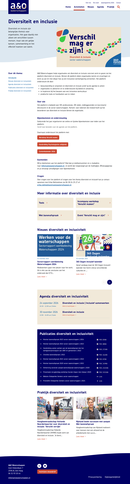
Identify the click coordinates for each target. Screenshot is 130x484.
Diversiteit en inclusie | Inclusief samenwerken (85, 303)
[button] (47, 472)
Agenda (100, 6)
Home (68, 6)
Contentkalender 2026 (47, 151)
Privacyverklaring (95, 477)
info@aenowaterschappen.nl (19, 478)
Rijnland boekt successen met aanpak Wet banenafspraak (93, 422)
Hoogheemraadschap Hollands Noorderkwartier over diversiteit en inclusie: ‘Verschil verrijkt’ (53, 424)
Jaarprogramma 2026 (107, 3)
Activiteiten (79, 6)
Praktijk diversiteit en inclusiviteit (19, 91)
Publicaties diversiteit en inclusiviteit (21, 87)
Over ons (88, 3)
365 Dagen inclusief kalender (89, 261)
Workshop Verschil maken (48, 137)
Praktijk (110, 6)
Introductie (12, 78)
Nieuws (91, 6)
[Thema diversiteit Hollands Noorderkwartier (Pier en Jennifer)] (55, 408)
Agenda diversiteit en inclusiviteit (19, 84)
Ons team (96, 3)
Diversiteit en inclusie (73, 312)
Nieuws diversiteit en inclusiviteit (19, 81)
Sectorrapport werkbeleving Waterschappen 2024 (50, 263)
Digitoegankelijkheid (112, 477)
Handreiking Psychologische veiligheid (53, 144)
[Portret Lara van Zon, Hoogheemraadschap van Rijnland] (94, 408)
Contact (118, 3)
